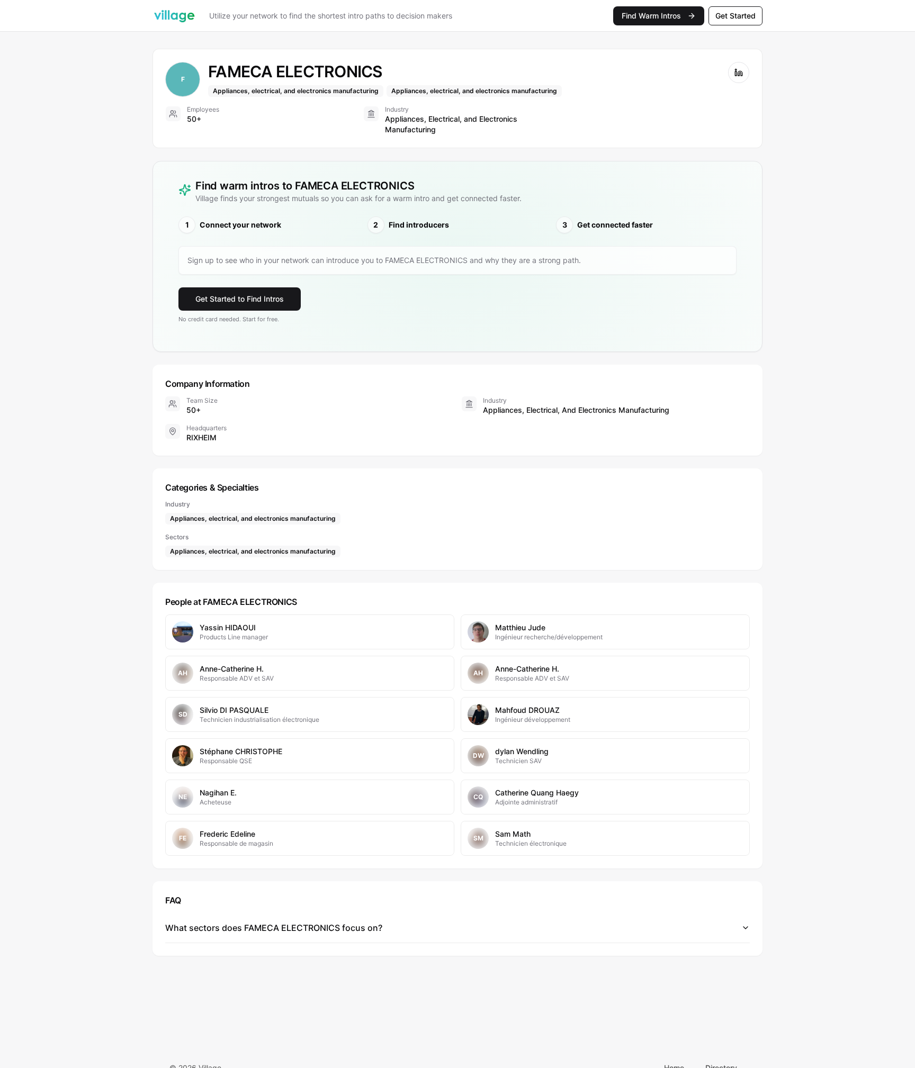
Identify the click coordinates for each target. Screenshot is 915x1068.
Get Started (735, 15)
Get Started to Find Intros (239, 298)
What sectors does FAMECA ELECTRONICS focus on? (273, 927)
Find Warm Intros (651, 15)
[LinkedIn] (738, 72)
